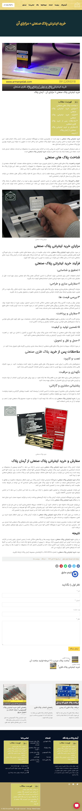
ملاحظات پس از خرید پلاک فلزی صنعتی (64, 122)
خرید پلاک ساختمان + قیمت (34, 749)
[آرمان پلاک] (77, 4)
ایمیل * (77, 600)
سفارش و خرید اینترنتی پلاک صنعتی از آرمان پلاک (64, 129)
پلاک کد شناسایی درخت (34, 761)
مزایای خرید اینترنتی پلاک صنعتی (64, 110)
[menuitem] (64, 5)
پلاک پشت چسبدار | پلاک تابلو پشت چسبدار (34, 743)
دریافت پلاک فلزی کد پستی (69, 707)
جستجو (24, 5)
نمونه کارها (44, 5)
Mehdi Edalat (36, 809)
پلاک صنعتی (66, 139)
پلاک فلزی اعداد (46, 760)
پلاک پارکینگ (47, 748)
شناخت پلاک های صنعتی (66, 105)
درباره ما (57, 5)
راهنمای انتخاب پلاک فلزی (43, 707)
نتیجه (74, 133)
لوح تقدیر (36, 757)
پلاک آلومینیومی (46, 752)
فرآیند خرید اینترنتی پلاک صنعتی (64, 116)
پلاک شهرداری (47, 741)
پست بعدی (76, 664)
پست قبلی (65, 658)
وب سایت (76, 609)
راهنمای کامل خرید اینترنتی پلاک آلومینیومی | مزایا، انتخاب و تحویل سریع (14, 710)
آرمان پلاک (64, 5)
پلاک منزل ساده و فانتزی (34, 753)
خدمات (51, 5)
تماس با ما (31, 5)
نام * (78, 591)
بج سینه (48, 757)
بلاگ (37, 5)
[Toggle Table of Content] (75, 102)
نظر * (78, 619)
